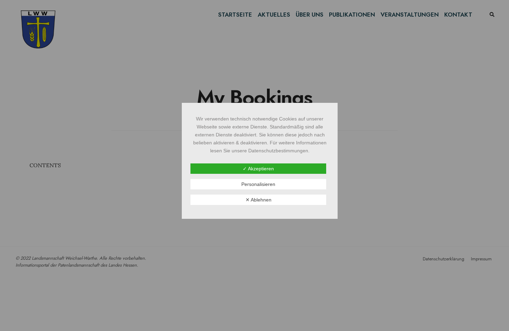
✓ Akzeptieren (258, 168)
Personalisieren (258, 184)
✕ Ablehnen (258, 200)
